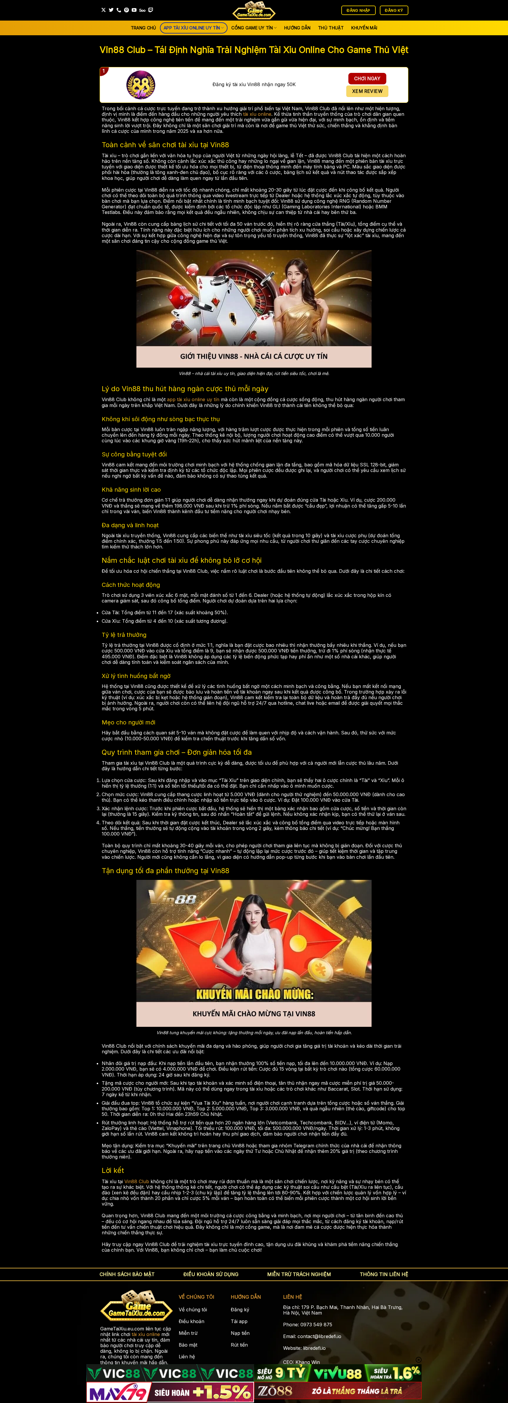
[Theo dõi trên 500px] (142, 10)
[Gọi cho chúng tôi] (118, 10)
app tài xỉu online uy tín (193, 399)
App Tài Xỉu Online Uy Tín (192, 27)
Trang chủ (143, 27)
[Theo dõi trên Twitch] (150, 10)
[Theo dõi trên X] (103, 10)
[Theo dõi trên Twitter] (111, 10)
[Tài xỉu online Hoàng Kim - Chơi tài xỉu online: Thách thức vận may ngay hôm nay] (254, 10)
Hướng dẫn (297, 27)
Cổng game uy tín (252, 27)
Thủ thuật (331, 27)
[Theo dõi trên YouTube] (134, 10)
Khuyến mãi (364, 27)
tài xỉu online (257, 114)
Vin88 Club (136, 1181)
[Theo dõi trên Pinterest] (126, 10)
